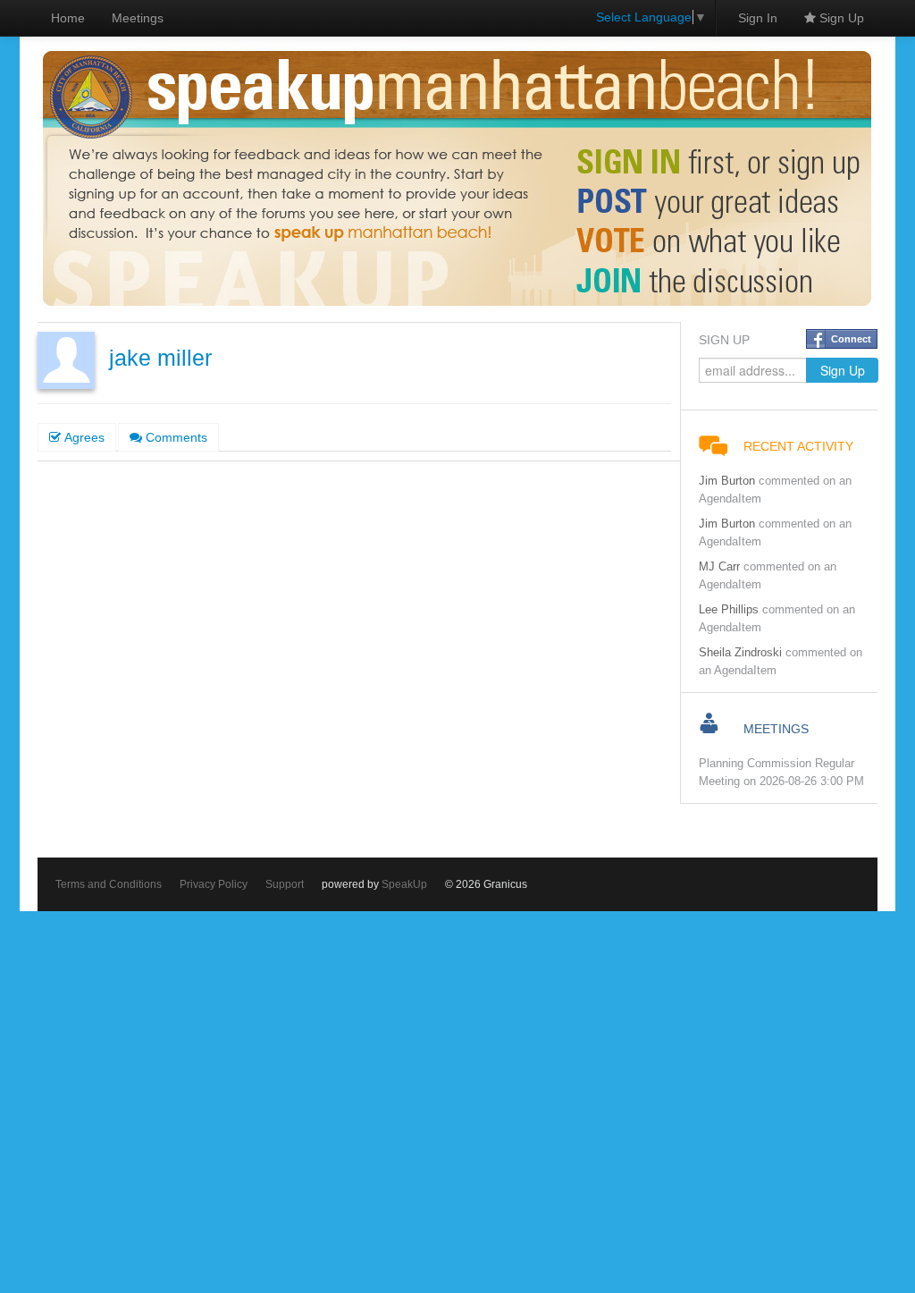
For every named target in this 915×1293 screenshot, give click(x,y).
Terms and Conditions (108, 884)
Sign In (757, 18)
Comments (174, 437)
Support (284, 884)
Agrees (83, 437)
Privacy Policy (214, 884)
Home (68, 18)
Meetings (138, 18)
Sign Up (840, 18)
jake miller (160, 358)
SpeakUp (404, 884)
